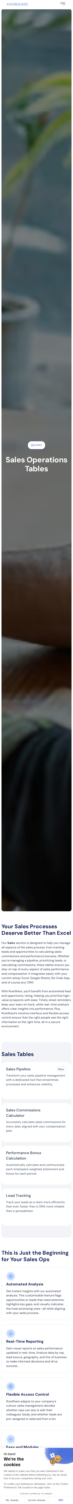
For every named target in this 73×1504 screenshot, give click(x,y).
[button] (63, 3)
